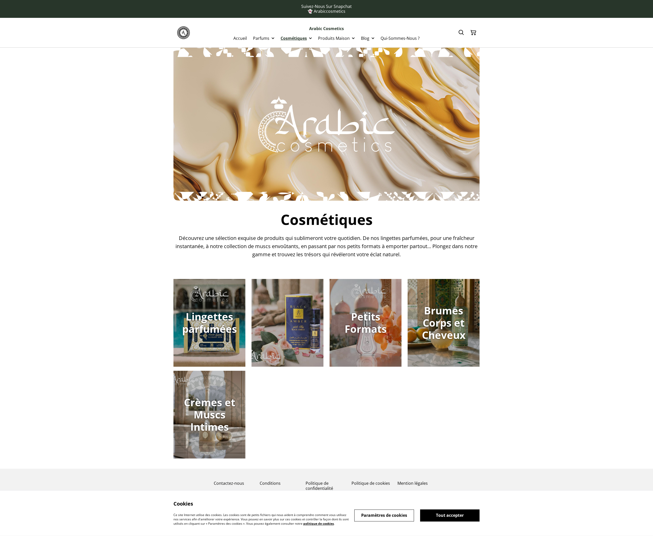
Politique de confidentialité (319, 485)
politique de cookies (318, 523)
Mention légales (412, 483)
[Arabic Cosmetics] (183, 32)
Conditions (270, 483)
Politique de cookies (370, 483)
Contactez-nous (229, 483)
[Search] (461, 32)
